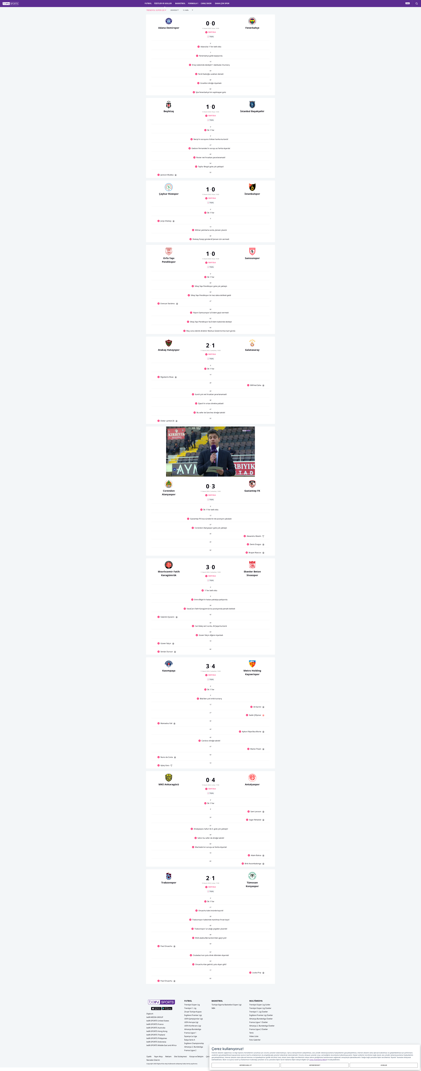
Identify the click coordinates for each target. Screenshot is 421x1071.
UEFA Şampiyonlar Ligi (193, 1019)
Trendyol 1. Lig (190, 1008)
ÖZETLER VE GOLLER (163, 3)
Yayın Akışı (158, 1056)
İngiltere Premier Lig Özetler (261, 1015)
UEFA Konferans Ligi (192, 1026)
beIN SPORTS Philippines (156, 1038)
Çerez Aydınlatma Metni (317, 1060)
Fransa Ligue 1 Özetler (258, 1022)
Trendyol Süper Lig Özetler (260, 1008)
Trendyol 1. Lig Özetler (258, 1011)
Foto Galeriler (255, 1040)
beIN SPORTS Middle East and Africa (161, 1045)
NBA (213, 1008)
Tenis (251, 1033)
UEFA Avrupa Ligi (191, 1022)
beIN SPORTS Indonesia (156, 1042)
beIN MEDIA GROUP (154, 1017)
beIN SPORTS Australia (155, 1028)
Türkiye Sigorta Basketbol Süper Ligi (226, 1004)
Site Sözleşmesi (180, 1056)
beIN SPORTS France (154, 1024)
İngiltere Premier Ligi (193, 1015)
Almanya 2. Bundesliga (193, 1047)
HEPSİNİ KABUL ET (245, 1065)
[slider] (210, 469)
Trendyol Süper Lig (192, 1004)
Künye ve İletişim (196, 1056)
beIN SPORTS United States (157, 1020)
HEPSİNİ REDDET (314, 1065)
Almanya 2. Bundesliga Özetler (262, 1026)
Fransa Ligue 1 (190, 1033)
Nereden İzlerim (153, 1060)
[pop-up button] (248, 473)
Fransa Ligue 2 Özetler (258, 1029)
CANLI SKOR (206, 3)
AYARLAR (384, 1065)
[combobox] (156, 10)
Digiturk (149, 1013)
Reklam (168, 1056)
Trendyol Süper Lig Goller (259, 1004)
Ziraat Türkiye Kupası (193, 1011)
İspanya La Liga (190, 1036)
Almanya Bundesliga (192, 1029)
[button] (11, 3)
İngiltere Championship (194, 1043)
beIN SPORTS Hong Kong (156, 1031)
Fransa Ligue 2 (190, 1050)
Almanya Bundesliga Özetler (261, 1019)
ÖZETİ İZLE (212, 32)
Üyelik (149, 1056)
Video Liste (253, 1036)
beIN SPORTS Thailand (155, 1035)
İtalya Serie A (189, 1040)
